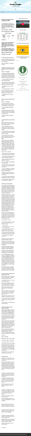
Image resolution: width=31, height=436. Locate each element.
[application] (22, 24)
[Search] (15, 9)
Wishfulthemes (29, 434)
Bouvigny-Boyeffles (15, 4)
